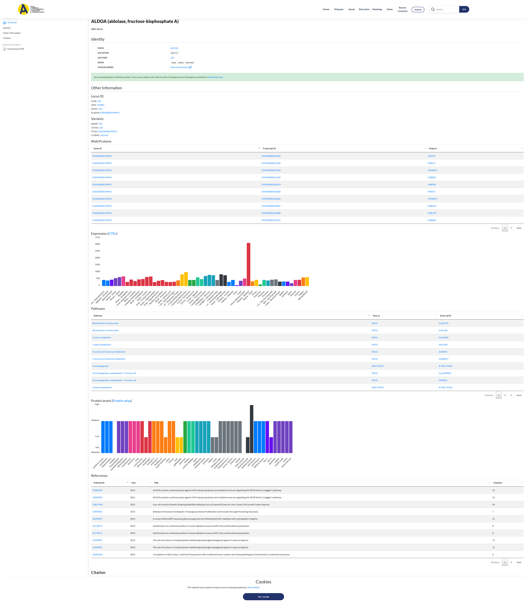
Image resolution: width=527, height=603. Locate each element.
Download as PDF (15, 48)
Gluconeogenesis (100, 366)
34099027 (97, 518)
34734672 (97, 526)
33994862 (97, 511)
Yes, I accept (263, 596)
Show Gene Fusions (179, 67)
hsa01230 (443, 323)
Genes (351, 9)
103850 (100, 105)
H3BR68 (432, 220)
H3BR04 (432, 177)
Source (376, 315)
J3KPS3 (431, 156)
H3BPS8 (432, 184)
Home (326, 9)
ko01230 (443, 330)
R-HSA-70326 (445, 387)
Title (156, 482)
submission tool (215, 77)
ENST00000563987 (271, 206)
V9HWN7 (432, 170)
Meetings (377, 9)
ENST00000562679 (271, 184)
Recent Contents (402, 9)
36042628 (97, 554)
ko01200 (443, 344)
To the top (12, 22)
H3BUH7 (432, 206)
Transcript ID (269, 148)
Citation (7, 38)
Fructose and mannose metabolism (108, 351)
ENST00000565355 (271, 220)
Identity (7, 27)
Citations (497, 482)
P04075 (431, 163)
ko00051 (443, 351)
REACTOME (378, 366)
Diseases (338, 9)
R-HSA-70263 (445, 366)
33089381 (97, 490)
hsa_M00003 (445, 373)
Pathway (98, 315)
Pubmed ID (99, 482)
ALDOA (174, 48)
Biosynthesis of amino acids (105, 323)
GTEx (112, 233)
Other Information (12, 33)
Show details (254, 587)
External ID (445, 315)
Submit (417, 9)
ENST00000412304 (271, 163)
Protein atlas (122, 401)
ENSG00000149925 (109, 112)
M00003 (443, 380)
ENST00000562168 (271, 177)
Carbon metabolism (101, 337)
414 (100, 108)
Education (364, 9)
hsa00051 (443, 358)
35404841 (97, 540)
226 (172, 57)
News (390, 9)
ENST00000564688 (271, 213)
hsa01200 (443, 337)
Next (519, 228)
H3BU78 (432, 213)
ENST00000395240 (271, 156)
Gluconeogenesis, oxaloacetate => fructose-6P (114, 373)
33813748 (97, 504)
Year (133, 482)
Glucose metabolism (102, 387)
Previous (495, 228)
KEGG (375, 323)
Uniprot (433, 148)
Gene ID (98, 148)
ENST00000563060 (271, 191)
